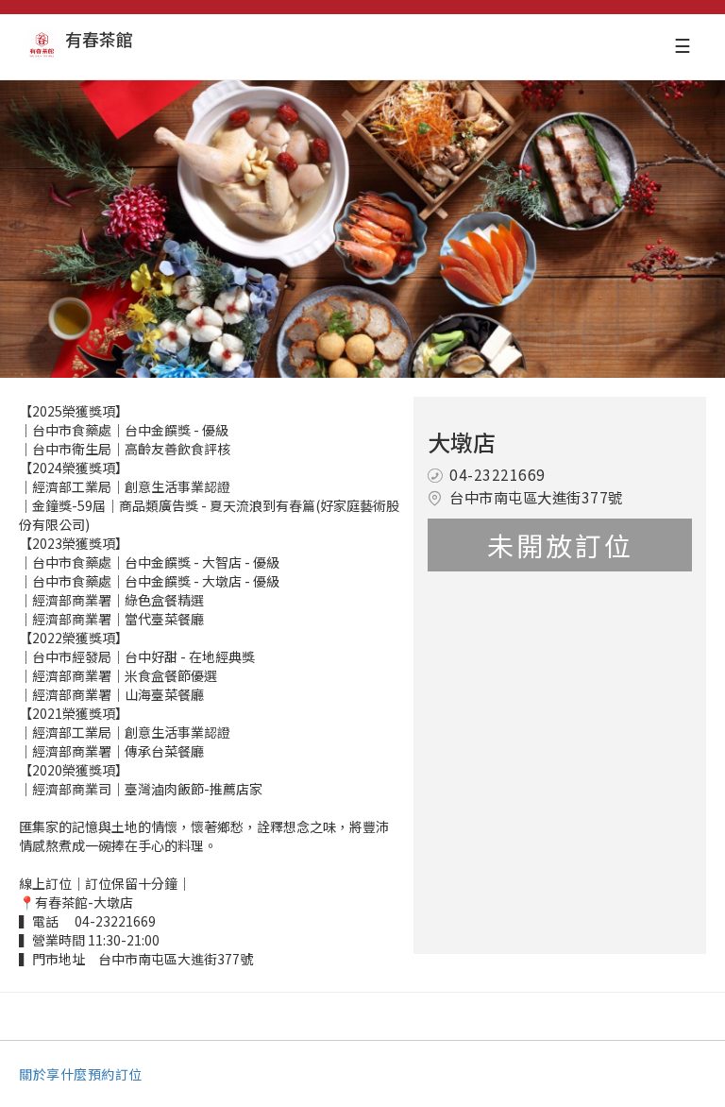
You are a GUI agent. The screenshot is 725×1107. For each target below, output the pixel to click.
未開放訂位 (560, 545)
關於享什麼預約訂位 (81, 1073)
